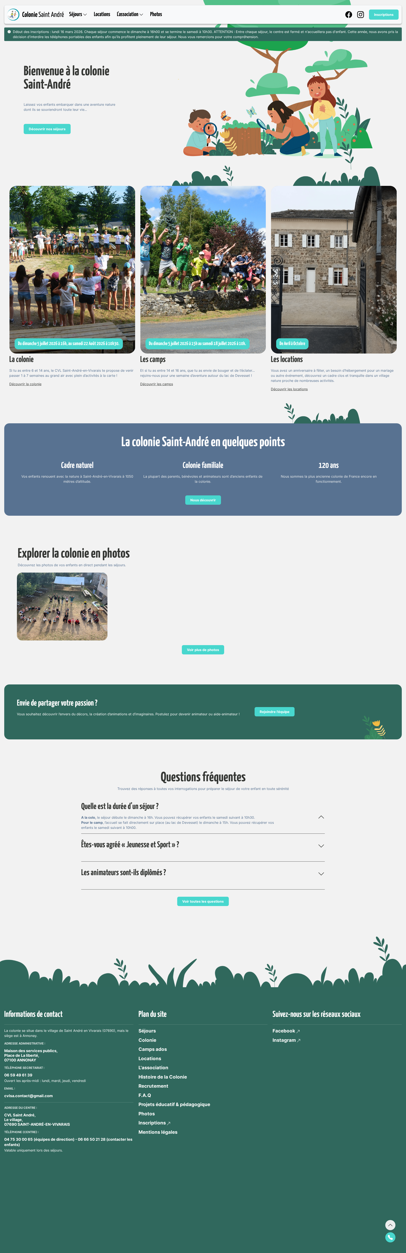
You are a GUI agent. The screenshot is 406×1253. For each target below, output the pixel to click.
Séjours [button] (76, 14)
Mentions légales (158, 1132)
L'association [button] (128, 14)
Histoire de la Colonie (163, 1077)
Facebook (284, 1031)
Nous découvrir (203, 500)
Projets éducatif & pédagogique (174, 1104)
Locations (102, 14)
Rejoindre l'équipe (274, 712)
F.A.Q (145, 1095)
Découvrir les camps (156, 384)
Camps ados (153, 1049)
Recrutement (153, 1086)
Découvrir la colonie (25, 384)
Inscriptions (384, 14)
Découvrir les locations (289, 389)
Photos (156, 14)
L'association (153, 1067)
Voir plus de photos (203, 650)
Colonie (147, 1040)
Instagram (284, 1040)
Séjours (147, 1031)
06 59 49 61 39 (18, 1075)
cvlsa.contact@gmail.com (28, 1096)
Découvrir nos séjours (47, 129)
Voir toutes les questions (203, 901)
